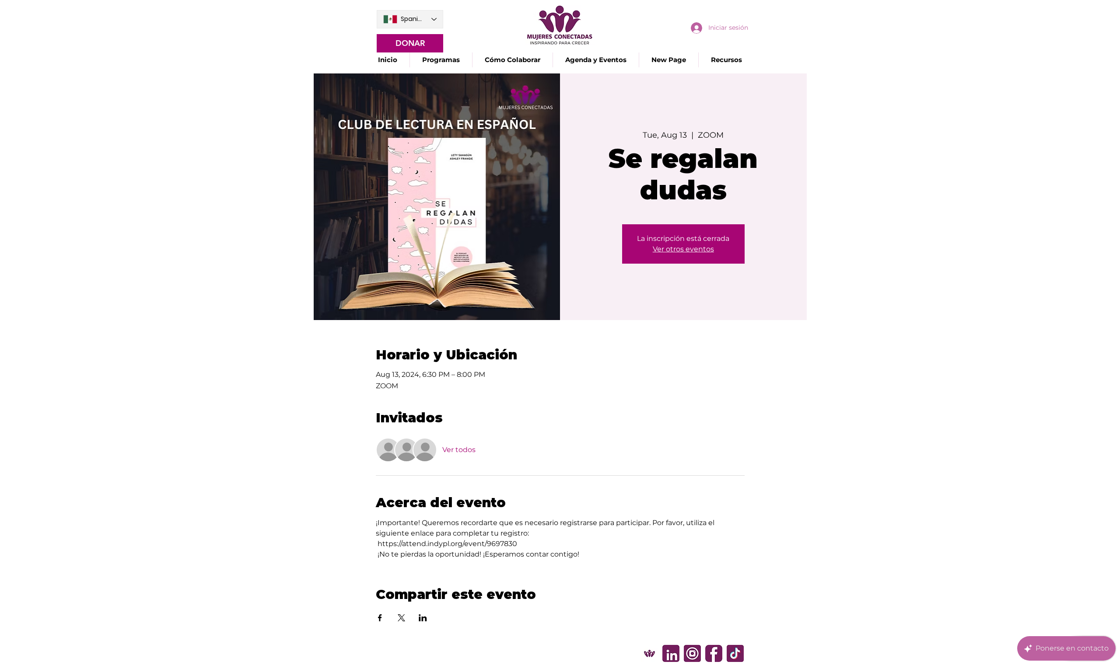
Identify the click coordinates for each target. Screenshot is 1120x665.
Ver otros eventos (683, 249)
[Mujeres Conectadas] (649, 653)
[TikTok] (735, 653)
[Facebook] (713, 653)
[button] (441, 59)
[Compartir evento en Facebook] (380, 617)
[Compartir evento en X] (401, 617)
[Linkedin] (670, 653)
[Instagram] (692, 653)
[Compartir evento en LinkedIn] (423, 617)
